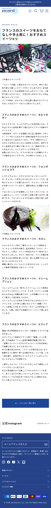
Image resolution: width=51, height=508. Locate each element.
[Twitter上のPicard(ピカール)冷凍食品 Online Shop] (18, 462)
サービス (5, 476)
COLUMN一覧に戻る (27, 403)
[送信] (46, 444)
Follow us (43, 423)
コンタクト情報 (7, 487)
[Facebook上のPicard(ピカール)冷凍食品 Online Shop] (8, 462)
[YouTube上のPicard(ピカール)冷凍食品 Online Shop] (13, 462)
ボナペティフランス (9, 25)
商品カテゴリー (7, 470)
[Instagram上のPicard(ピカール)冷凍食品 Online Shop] (3, 462)
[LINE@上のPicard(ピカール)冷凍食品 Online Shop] (23, 462)
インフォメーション (9, 481)
